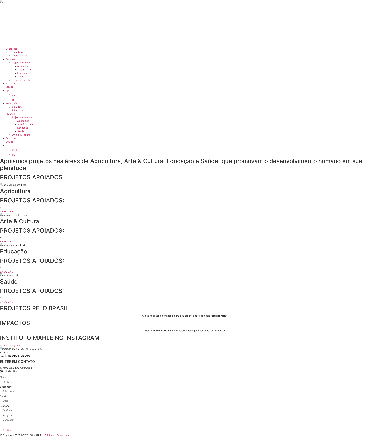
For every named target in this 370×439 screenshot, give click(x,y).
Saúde (20, 76)
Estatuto (4, 352)
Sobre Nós (11, 48)
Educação (22, 73)
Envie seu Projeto (21, 80)
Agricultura (23, 66)
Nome (3, 377)
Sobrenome (6, 387)
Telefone (4, 406)
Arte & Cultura (25, 69)
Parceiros (11, 83)
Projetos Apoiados (22, 62)
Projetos (10, 59)
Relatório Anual (20, 55)
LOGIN (9, 86)
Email (3, 396)
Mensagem (6, 415)
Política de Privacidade (57, 435)
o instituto (17, 52)
